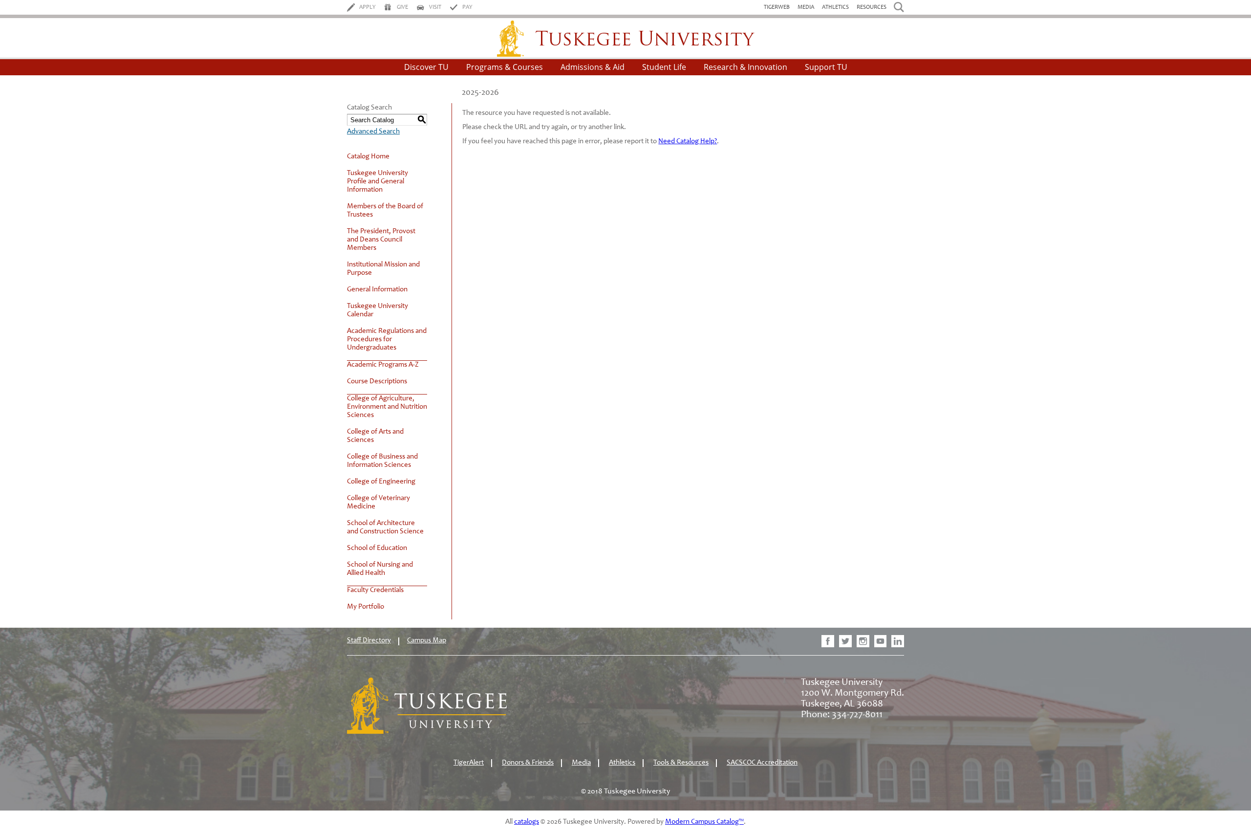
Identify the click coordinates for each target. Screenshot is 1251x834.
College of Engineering (381, 481)
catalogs (526, 822)
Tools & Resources (681, 763)
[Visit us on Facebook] (827, 641)
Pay (467, 7)
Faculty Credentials (375, 590)
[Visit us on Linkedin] (897, 641)
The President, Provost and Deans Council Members (381, 240)
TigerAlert (468, 763)
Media (806, 7)
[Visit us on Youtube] (880, 641)
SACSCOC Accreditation (762, 763)
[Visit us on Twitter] (845, 641)
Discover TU (426, 67)
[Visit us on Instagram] (863, 641)
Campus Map (426, 640)
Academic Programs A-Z (383, 365)
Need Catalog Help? (687, 141)
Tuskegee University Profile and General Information (377, 182)
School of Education (377, 548)
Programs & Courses (504, 67)
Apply (367, 7)
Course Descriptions (377, 381)
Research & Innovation (745, 67)
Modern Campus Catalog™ (704, 822)
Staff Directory (369, 640)
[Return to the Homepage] (427, 732)
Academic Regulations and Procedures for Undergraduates (387, 339)
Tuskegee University (626, 39)
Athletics (835, 7)
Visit (435, 7)
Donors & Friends (528, 763)
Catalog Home (368, 156)
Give (402, 7)
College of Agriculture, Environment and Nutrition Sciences (387, 407)
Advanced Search (373, 131)
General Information (377, 289)
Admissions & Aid (593, 67)
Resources (871, 7)
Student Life (664, 67)
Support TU (826, 67)
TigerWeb (777, 7)
